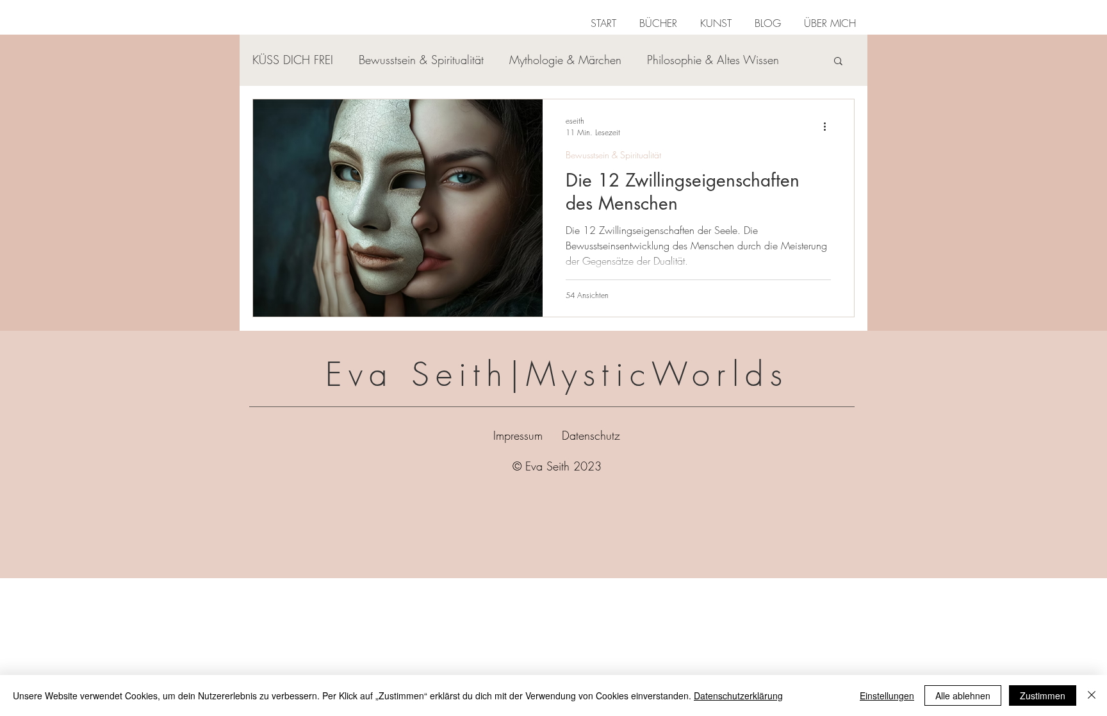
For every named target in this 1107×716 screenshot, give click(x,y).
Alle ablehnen (962, 695)
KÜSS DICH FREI (292, 59)
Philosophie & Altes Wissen (713, 59)
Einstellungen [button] (887, 695)
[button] (658, 17)
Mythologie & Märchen (565, 59)
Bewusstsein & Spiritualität (421, 59)
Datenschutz (591, 435)
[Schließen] (1091, 695)
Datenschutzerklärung (738, 695)
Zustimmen (1042, 695)
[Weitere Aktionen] (829, 126)
